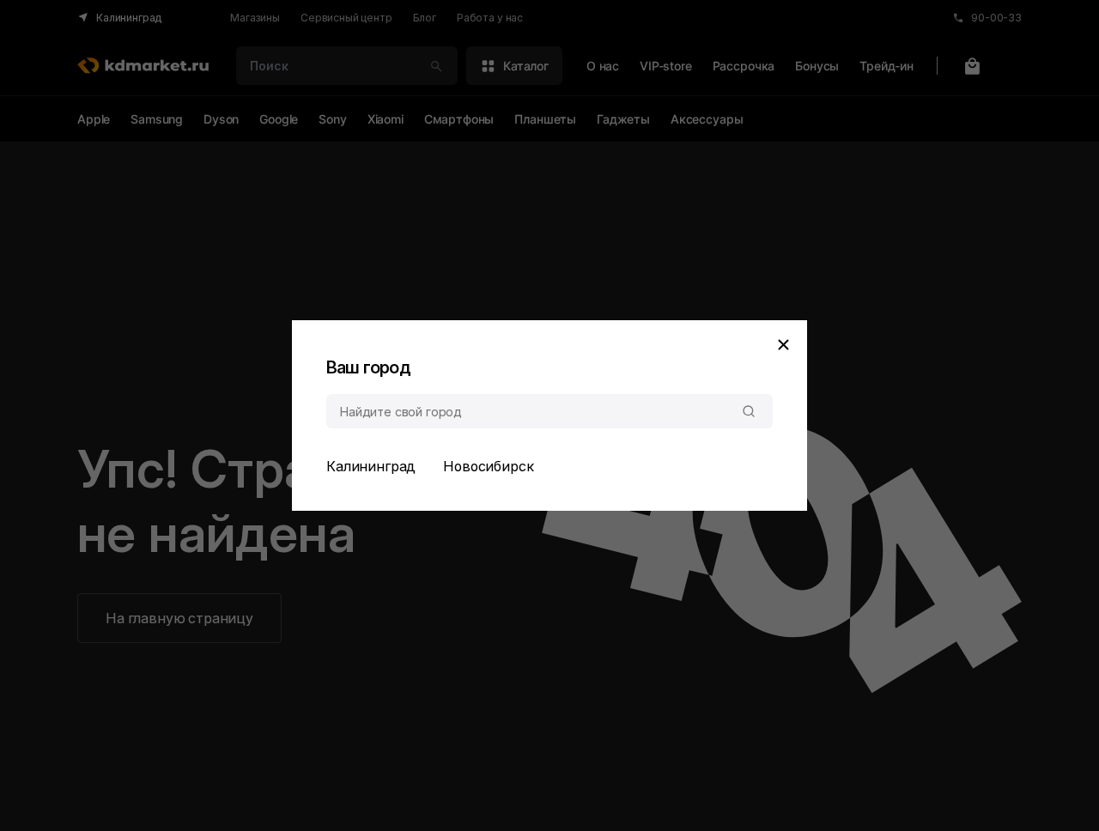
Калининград (371, 466)
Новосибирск (488, 466)
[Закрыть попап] (783, 344)
